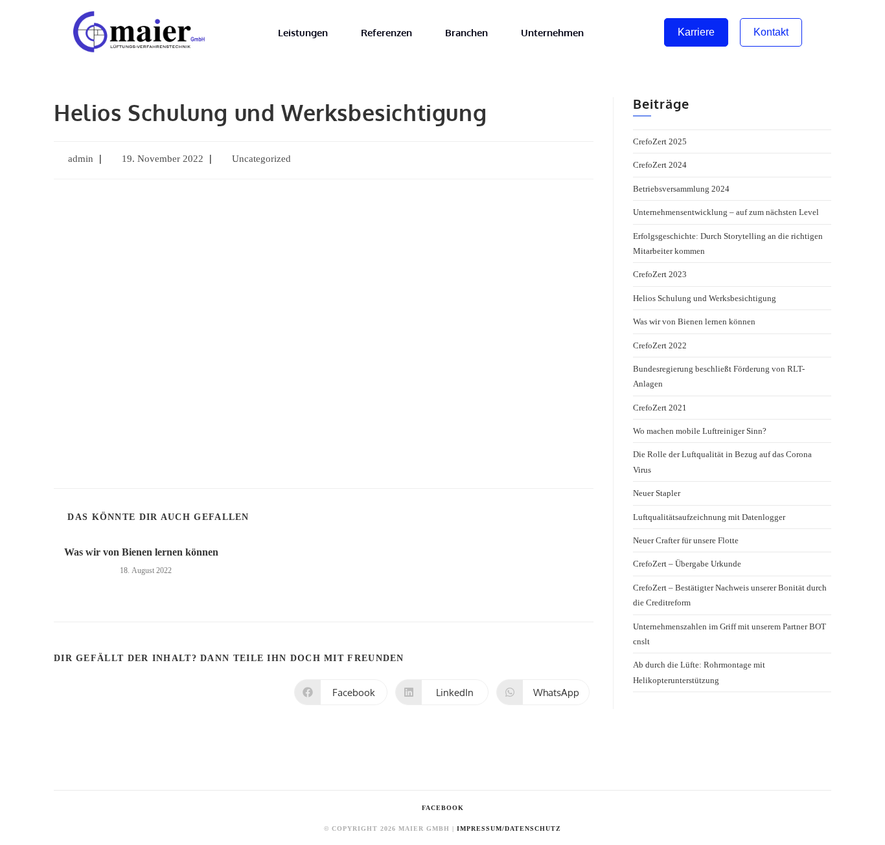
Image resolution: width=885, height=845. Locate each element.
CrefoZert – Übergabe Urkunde (687, 564)
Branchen (466, 33)
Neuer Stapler (656, 493)
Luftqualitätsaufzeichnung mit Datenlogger (709, 517)
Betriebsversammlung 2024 (681, 189)
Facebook (443, 807)
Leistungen (303, 33)
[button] (80, 331)
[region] (323, 330)
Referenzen (386, 33)
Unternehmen (552, 33)
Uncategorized (261, 158)
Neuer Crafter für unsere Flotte (686, 540)
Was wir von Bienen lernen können (141, 552)
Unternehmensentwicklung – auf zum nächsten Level (726, 212)
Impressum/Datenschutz (509, 828)
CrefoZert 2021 (660, 407)
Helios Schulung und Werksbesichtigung (704, 298)
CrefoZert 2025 (660, 141)
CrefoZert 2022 (660, 345)
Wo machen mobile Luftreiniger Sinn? (699, 431)
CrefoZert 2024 (660, 165)
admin (80, 158)
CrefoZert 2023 (660, 274)
